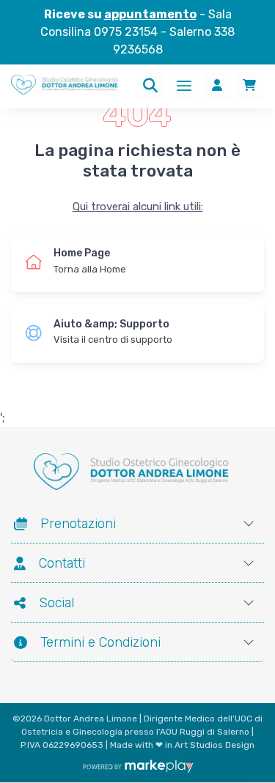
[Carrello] (249, 86)
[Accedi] (217, 86)
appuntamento (150, 14)
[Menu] (184, 86)
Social (56, 603)
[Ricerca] (150, 86)
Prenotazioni (78, 524)
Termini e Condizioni (100, 642)
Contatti (62, 563)
